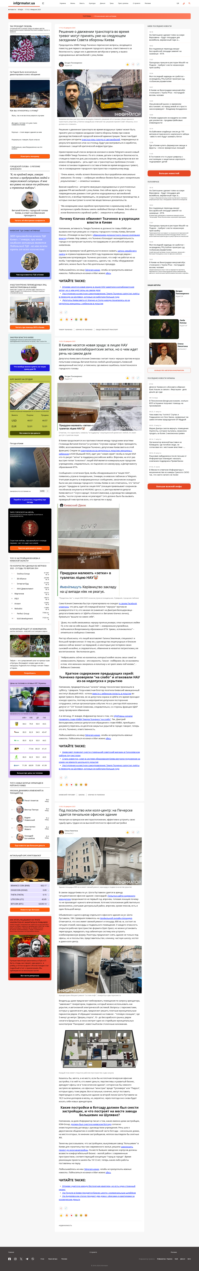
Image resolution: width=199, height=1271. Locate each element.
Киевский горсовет (67, 795)
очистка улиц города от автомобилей (101, 139)
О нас (42, 1259)
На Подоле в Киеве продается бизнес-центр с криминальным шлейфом (99, 1192)
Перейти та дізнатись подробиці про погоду (30, 501)
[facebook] (9, 1259)
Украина (63, 3)
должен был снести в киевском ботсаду (91, 1124)
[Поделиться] (133, 64)
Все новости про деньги (29, 433)
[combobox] (44, 491)
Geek (176, 1259)
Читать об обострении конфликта (30, 220)
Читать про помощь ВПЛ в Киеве (29, 327)
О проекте (136, 3)
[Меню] (43, 3)
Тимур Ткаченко (65, 330)
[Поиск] (189, 3)
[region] (30, 497)
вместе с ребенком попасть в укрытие (111, 693)
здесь (108, 273)
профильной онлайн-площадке (116, 918)
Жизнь (72, 3)
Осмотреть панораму (30, 156)
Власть (82, 3)
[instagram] (15, 1259)
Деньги (102, 3)
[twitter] (21, 1259)
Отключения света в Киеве (105, 16)
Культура (92, 3)
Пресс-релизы (123, 3)
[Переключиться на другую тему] (183, 3)
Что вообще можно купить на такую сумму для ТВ (30, 368)
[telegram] (27, 1259)
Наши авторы (52, 1259)
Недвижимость (65, 1225)
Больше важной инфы (169, 486)
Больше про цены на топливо (30, 773)
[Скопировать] (138, 64)
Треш (112, 3)
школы (82, 795)
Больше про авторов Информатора (169, 370)
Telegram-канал (92, 269)
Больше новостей (169, 173)
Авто (189, 1259)
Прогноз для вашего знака (30, 548)
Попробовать (30, 673)
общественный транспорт (107, 330)
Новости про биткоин (29, 910)
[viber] (33, 1259)
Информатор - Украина (164, 1259)
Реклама (148, 3)
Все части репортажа (30, 976)
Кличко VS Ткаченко (84, 330)
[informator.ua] (24, 3)
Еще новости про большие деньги (30, 845)
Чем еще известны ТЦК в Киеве (30, 275)
